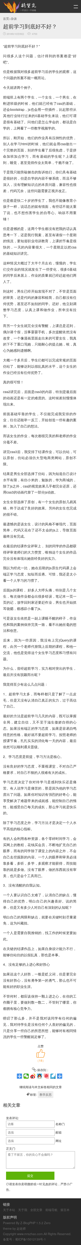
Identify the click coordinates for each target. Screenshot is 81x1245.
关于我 (22, 1210)
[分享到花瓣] (46, 1076)
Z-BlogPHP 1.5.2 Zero (35, 1223)
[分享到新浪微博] (33, 1076)
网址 (59, 1141)
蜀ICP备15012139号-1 (30, 1239)
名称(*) (60, 1124)
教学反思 (46, 1094)
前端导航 (51, 1210)
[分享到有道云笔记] (53, 1076)
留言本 (65, 1210)
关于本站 (9, 1210)
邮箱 (59, 1132)
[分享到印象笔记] (59, 1076)
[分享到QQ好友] (39, 1076)
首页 (6, 18)
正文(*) (10, 1148)
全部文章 (36, 1210)
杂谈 (14, 18)
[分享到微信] (26, 1076)
